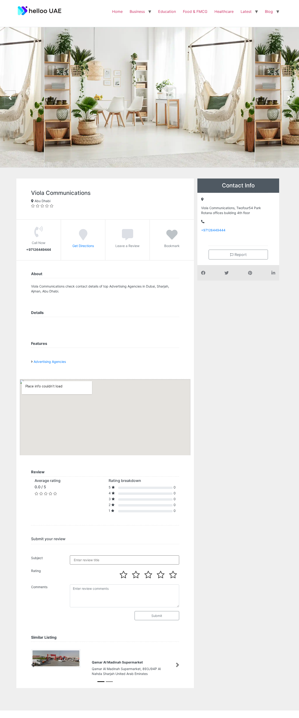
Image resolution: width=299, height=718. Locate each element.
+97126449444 (213, 230)
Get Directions (83, 246)
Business (137, 11)
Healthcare (224, 11)
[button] (33, 665)
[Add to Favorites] (172, 238)
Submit (156, 616)
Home (117, 11)
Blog (269, 11)
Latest (246, 11)
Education (167, 11)
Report (240, 254)
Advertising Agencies (50, 362)
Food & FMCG (195, 11)
